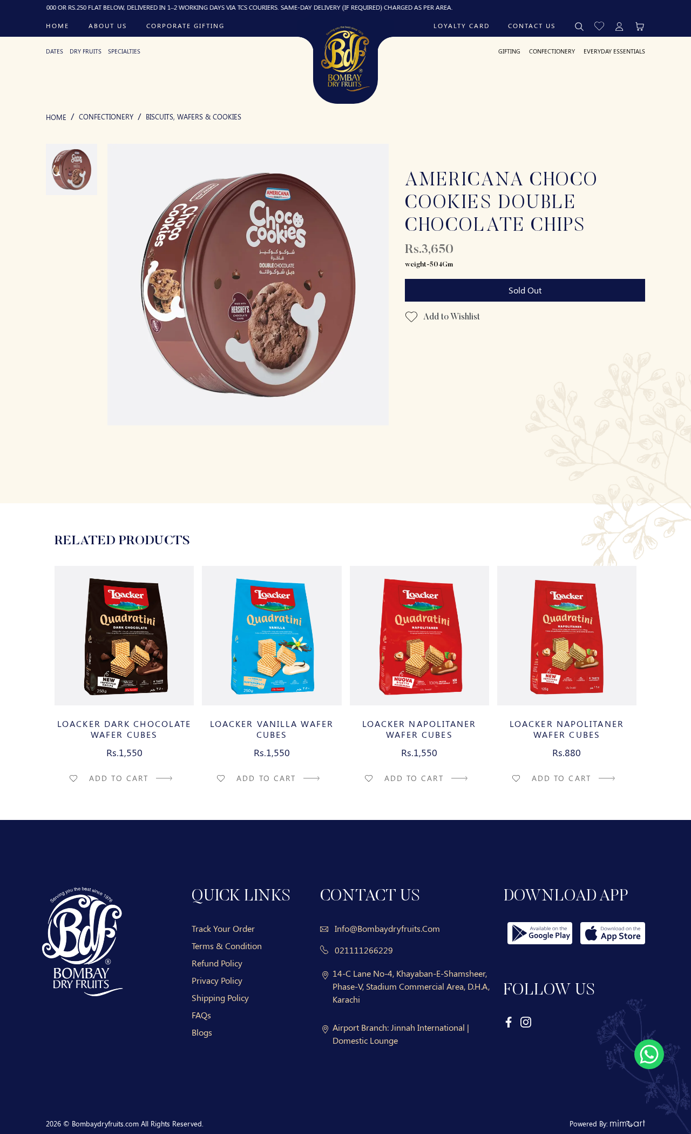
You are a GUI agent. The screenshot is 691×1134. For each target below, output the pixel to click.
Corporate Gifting (185, 25)
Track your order (223, 928)
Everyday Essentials (614, 51)
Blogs (202, 1032)
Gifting (509, 51)
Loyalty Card (461, 25)
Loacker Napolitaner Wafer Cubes (419, 729)
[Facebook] (509, 1021)
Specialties (124, 51)
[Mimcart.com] (627, 1123)
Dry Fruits (85, 51)
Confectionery (552, 51)
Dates (54, 51)
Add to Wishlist (451, 317)
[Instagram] (525, 1021)
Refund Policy (217, 963)
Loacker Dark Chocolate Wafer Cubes (124, 729)
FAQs (201, 1014)
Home (57, 25)
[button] (599, 25)
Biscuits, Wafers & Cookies (193, 116)
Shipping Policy (220, 997)
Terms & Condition (227, 945)
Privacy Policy (217, 980)
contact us (531, 25)
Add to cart (120, 778)
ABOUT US (108, 25)
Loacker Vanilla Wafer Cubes (272, 729)
